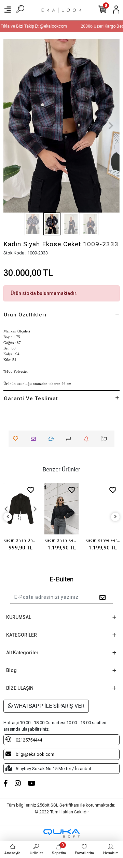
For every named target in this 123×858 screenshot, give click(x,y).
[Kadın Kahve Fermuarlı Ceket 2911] (102, 508)
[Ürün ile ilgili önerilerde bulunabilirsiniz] (106, 439)
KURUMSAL (18, 617)
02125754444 (28, 740)
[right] (115, 517)
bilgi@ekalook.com (34, 754)
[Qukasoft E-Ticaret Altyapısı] (61, 833)
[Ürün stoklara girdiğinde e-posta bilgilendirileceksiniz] (88, 439)
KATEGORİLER (21, 635)
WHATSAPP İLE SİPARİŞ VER (48, 706)
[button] (12, 126)
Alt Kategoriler (22, 652)
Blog (11, 670)
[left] (8, 517)
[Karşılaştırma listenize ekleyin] (70, 439)
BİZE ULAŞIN (19, 688)
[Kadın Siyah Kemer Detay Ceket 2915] (61, 508)
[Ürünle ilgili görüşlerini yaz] (53, 439)
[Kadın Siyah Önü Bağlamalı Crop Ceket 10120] (20, 508)
